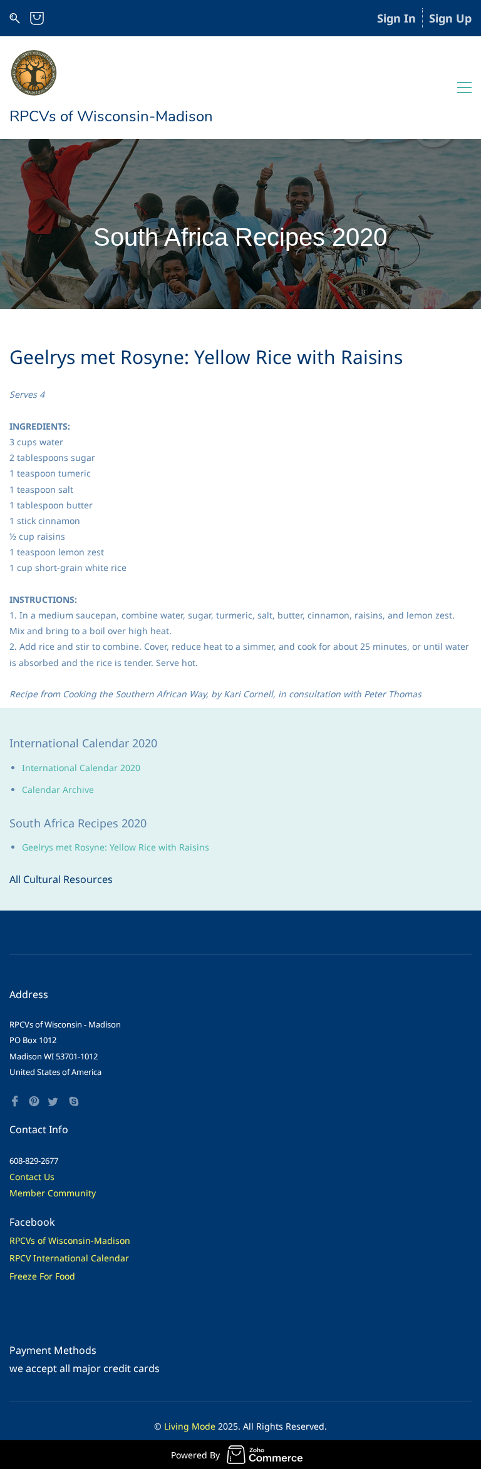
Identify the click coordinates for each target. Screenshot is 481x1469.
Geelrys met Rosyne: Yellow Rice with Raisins (115, 847)
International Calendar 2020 (81, 768)
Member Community (52, 1193)
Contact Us (31, 1177)
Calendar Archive (58, 789)
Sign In (396, 18)
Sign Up (450, 18)
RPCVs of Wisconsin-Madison (69, 1240)
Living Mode (189, 1426)
